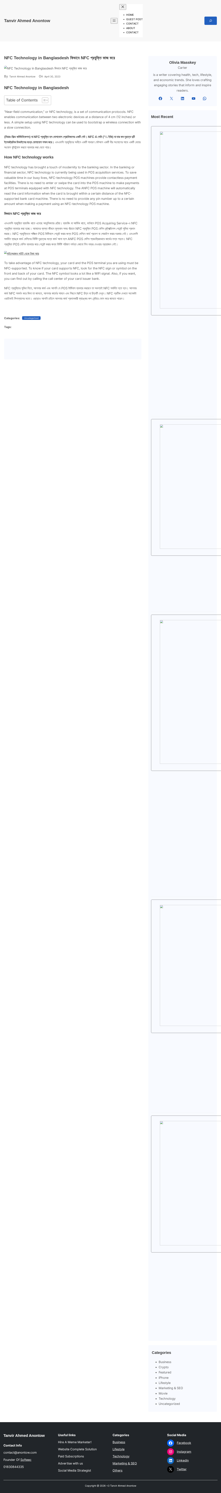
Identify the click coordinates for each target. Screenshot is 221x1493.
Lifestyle (165, 1383)
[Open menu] (114, 21)
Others (117, 1470)
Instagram (184, 1451)
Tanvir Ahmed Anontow (27, 20)
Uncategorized (31, 318)
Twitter (182, 1469)
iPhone (164, 1377)
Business (165, 1362)
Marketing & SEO (171, 1388)
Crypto (164, 1367)
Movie (163, 1393)
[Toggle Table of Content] (43, 100)
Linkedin (183, 1460)
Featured (165, 1372)
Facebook (184, 1443)
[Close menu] (122, 7)
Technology (167, 1398)
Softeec (25, 1460)
